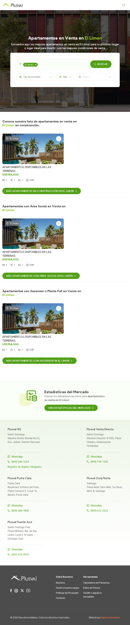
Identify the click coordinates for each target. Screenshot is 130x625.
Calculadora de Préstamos (96, 582)
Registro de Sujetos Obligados (25, 466)
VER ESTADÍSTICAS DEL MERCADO (69, 408)
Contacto (60, 598)
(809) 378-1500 (99, 461)
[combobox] (65, 64)
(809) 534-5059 (20, 554)
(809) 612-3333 (99, 510)
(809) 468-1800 (20, 510)
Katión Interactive (110, 617)
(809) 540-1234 (20, 461)
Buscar (103, 64)
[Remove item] (35, 64)
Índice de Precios (91, 588)
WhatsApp (17, 456)
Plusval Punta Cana (19, 478)
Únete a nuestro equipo (67, 588)
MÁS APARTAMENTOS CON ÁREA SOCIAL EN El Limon (39, 276)
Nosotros (60, 582)
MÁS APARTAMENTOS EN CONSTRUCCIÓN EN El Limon (40, 191)
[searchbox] (39, 64)
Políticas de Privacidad (67, 593)
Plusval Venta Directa (100, 429)
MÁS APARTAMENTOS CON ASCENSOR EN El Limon (37, 360)
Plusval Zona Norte (98, 478)
